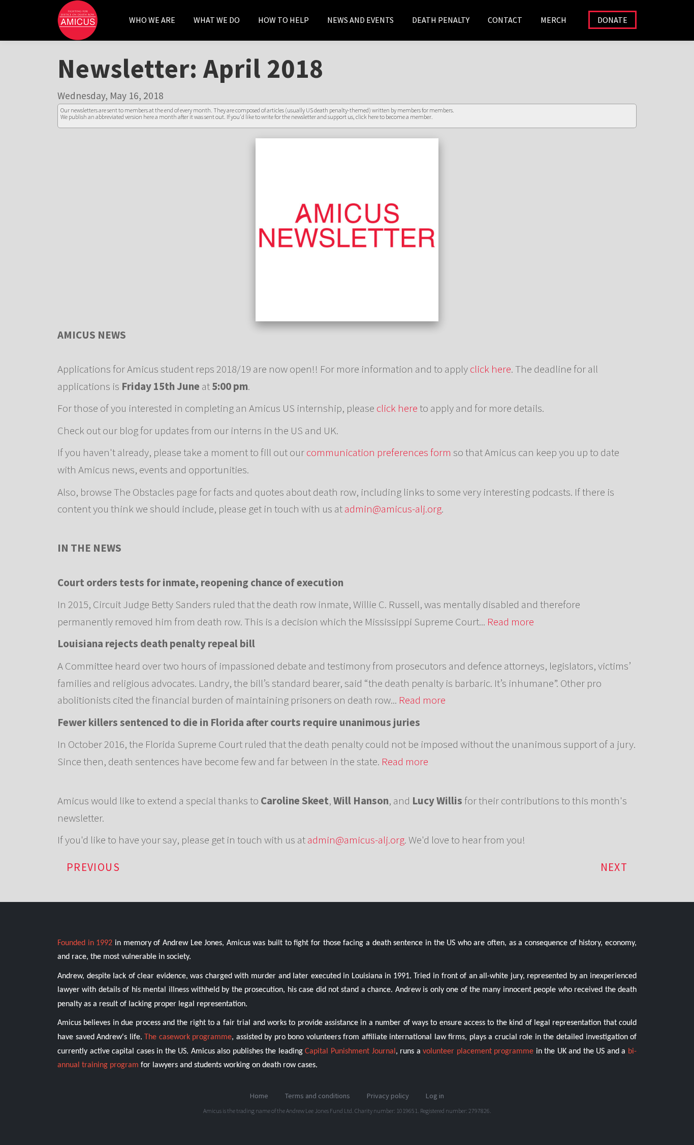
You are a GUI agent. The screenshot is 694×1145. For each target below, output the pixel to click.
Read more (510, 621)
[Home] (81, 26)
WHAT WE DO (217, 20)
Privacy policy (388, 1095)
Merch (553, 20)
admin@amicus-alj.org (392, 509)
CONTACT (505, 20)
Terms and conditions (317, 1095)
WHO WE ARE (152, 20)
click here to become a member (393, 116)
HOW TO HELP (283, 20)
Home (259, 1095)
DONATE (612, 20)
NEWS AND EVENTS (360, 20)
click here (490, 369)
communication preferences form (378, 452)
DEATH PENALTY (440, 20)
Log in (435, 1095)
